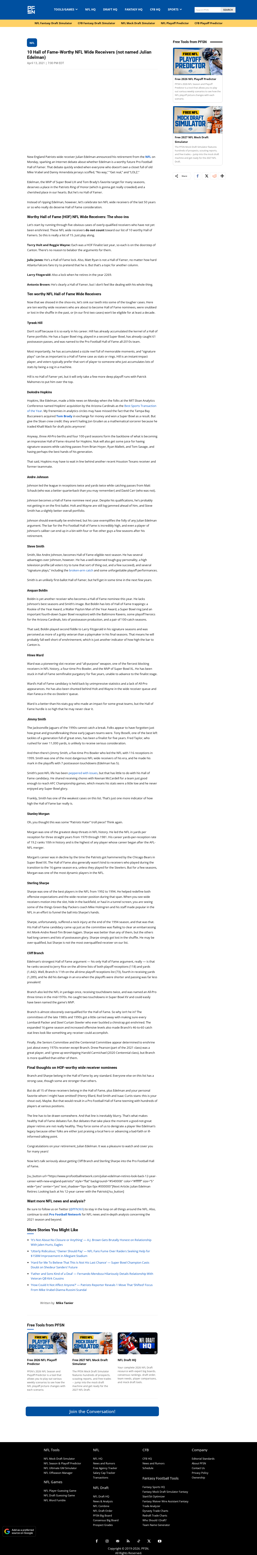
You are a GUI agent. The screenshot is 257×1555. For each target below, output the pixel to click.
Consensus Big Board (106, 1520)
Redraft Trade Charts (154, 1515)
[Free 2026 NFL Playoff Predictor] (47, 1343)
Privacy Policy (200, 1472)
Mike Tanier (64, 1303)
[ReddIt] (213, 175)
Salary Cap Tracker (104, 1472)
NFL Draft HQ (127, 1360)
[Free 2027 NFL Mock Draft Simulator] (92, 1343)
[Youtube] (159, 1541)
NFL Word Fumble (55, 1500)
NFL (148, 157)
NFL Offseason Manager (58, 1472)
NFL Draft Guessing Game (59, 1495)
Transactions (100, 1477)
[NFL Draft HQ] (138, 1343)
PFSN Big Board (102, 1515)
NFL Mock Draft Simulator (59, 1458)
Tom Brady (64, 416)
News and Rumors (104, 1463)
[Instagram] (107, 1541)
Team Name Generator (156, 1525)
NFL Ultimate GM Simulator (60, 1468)
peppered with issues (83, 773)
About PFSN (199, 1463)
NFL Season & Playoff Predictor (62, 1463)
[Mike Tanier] (33, 1303)
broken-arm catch (81, 570)
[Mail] (117, 1541)
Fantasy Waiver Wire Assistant (160, 1501)
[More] (222, 175)
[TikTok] (138, 1541)
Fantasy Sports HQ (153, 1487)
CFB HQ (147, 1458)
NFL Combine (101, 1506)
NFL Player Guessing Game (60, 1490)
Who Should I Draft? (154, 1520)
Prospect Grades (103, 1525)
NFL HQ (97, 1458)
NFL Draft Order (102, 1510)
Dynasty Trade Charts (155, 1510)
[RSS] (128, 1541)
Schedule (147, 1468)
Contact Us (198, 1468)
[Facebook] (197, 175)
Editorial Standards (203, 1458)
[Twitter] (205, 175)
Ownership (198, 1477)
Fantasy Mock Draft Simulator (160, 1491)
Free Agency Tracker (105, 1468)
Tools (30, 1350)
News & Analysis (103, 1501)
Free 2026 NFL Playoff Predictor (195, 79)
